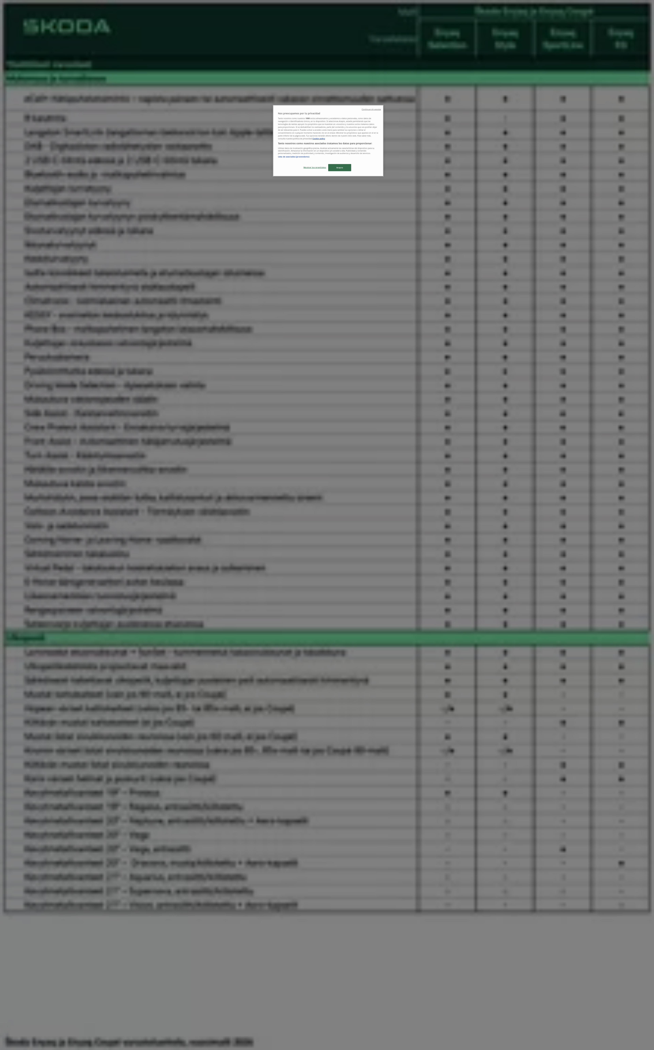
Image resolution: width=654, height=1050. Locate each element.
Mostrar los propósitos (314, 167)
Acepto (339, 167)
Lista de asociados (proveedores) (293, 156)
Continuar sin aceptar (371, 109)
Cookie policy (319, 138)
